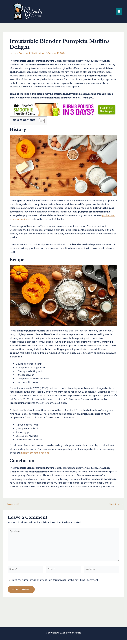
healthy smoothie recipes (35, 452)
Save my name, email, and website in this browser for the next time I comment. (55, 580)
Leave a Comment (20, 53)
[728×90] (63, 109)
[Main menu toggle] (119, 11)
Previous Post (13, 504)
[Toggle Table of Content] (40, 120)
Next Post (116, 504)
